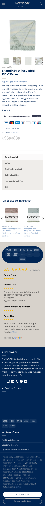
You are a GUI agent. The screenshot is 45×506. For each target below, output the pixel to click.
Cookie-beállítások (22, 501)
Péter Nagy (10, 316)
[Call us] (17, 381)
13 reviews (35, 270)
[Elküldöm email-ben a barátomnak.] (9, 138)
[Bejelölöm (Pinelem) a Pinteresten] (13, 138)
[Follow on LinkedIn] (25, 381)
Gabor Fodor (10, 275)
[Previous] (2, 223)
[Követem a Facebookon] (4, 381)
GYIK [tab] (7, 187)
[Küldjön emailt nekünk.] (12, 381)
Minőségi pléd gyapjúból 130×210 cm (11, 229)
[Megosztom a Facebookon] (4, 138)
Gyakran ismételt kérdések (15, 449)
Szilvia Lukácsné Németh (17, 307)
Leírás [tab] (7, 163)
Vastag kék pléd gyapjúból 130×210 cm (32, 229)
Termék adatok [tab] (11, 157)
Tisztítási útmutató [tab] (13, 169)
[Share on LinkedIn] (18, 138)
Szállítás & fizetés (10, 440)
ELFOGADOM (22, 494)
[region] (22, 479)
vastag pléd (7, 67)
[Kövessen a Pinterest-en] (21, 381)
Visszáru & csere (10, 445)
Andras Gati (10, 284)
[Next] (42, 62)
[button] (3, 4)
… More (13, 332)
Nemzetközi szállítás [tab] (14, 181)
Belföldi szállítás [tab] (12, 175)
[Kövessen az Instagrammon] (8, 381)
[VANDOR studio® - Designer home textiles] (22, 4)
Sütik (18, 487)
